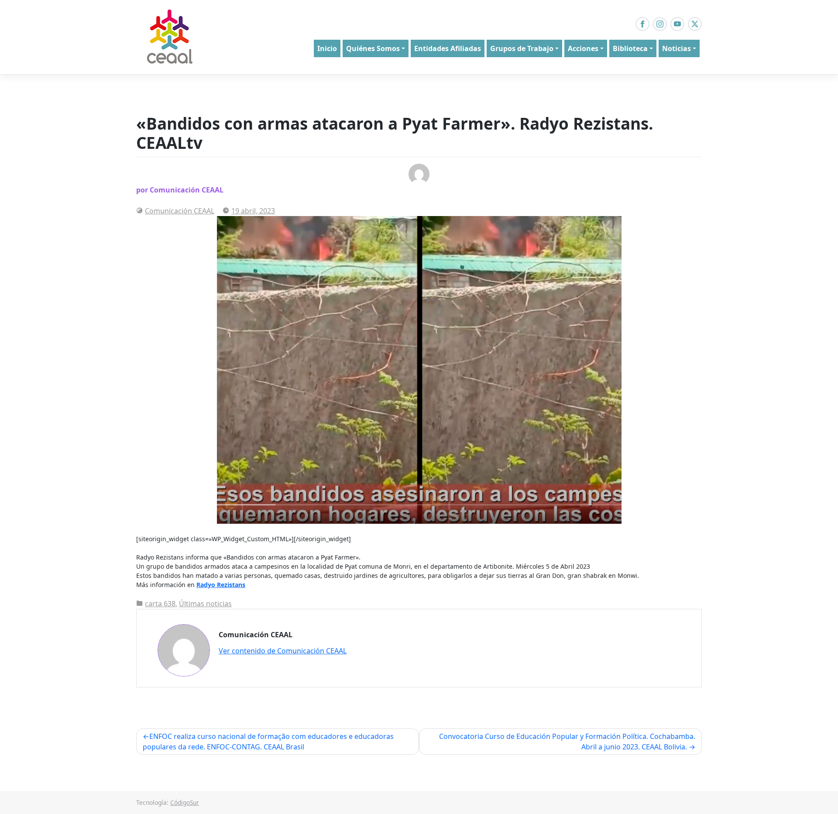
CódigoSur (184, 802)
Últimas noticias (205, 603)
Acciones (583, 48)
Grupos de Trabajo (521, 48)
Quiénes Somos (373, 48)
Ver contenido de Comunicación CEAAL (283, 651)
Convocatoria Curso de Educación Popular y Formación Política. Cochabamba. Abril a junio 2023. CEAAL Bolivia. (567, 742)
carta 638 (160, 603)
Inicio (327, 48)
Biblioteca (630, 48)
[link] (220, 584)
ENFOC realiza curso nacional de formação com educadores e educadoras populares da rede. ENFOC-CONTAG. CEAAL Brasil (268, 742)
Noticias (676, 48)
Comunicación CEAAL (179, 211)
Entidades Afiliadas (447, 48)
